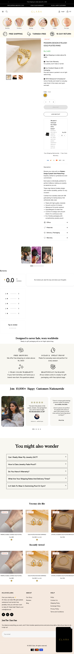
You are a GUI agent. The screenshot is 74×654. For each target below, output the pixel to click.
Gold (45, 95)
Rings (43, 28)
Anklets (55, 28)
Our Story (29, 597)
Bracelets (7, 28)
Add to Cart (16, 530)
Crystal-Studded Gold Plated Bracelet (62, 534)
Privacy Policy (55, 609)
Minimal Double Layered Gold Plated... (11, 534)
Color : (47, 92)
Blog (27, 603)
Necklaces (19, 28)
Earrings (31, 28)
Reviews (28, 600)
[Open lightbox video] (26, 255)
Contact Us (54, 600)
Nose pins (66, 28)
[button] (66, 2)
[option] (23, 55)
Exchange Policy (55, 606)
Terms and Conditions (57, 612)
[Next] (50, 253)
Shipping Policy (55, 603)
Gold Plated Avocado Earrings (37, 534)
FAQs (52, 597)
